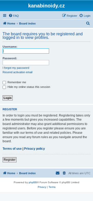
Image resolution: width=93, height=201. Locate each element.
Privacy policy (34, 148)
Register (10, 160)
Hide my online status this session (28, 86)
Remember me (16, 82)
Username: (10, 46)
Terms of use (12, 148)
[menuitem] (14, 16)
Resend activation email (17, 72)
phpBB (33, 182)
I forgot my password (16, 67)
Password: (10, 58)
